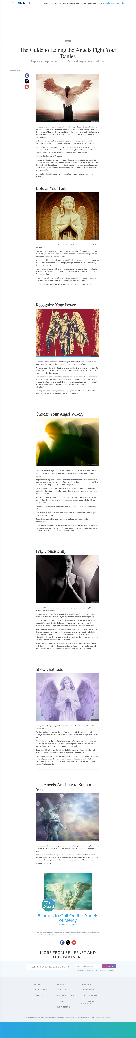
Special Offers (114, 3)
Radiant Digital (63, 1007)
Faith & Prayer (56, 3)
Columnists (62, 984)
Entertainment (81, 3)
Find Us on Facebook (65, 995)
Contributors (63, 990)
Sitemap (60, 1001)
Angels (68, 41)
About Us (37, 984)
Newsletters (103, 3)
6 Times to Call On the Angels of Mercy (68, 918)
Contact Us (38, 995)
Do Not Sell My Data (89, 995)
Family (92, 3)
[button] (123, 3)
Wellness (68, 3)
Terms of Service (88, 990)
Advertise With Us (41, 990)
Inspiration (46, 3)
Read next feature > (68, 925)
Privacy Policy (87, 984)
